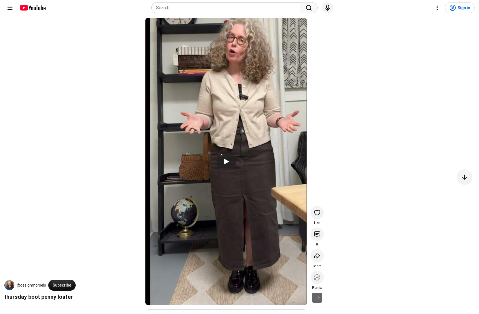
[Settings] (437, 7)
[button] (9, 285)
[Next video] (464, 177)
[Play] (226, 161)
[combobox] (227, 7)
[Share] (317, 255)
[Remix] (317, 277)
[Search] (309, 7)
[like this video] (317, 212)
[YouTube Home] (33, 8)
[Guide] (10, 7)
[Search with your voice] (327, 7)
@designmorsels (31, 285)
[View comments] (317, 234)
